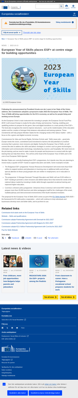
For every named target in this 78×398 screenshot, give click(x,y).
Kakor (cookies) (7, 370)
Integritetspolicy (7, 373)
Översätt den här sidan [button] (32, 32)
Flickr (23, 328)
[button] (4, 238)
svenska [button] (73, 7)
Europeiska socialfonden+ (12, 308)
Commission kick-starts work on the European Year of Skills (23, 212)
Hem (3, 39)
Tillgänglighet (6, 311)
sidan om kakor (51, 384)
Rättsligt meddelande (8, 375)
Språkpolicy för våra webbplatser (12, 367)
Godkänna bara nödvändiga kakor (45, 393)
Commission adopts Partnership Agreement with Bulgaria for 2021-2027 (27, 223)
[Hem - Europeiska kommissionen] (11, 6)
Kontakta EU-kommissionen (10, 357)
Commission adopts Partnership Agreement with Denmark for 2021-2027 (28, 219)
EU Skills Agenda (59, 197)
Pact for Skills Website (10, 230)
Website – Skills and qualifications (14, 216)
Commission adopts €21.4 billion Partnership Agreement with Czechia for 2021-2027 (32, 226)
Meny (74, 15)
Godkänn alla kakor (17, 393)
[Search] (61, 6)
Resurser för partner (8, 362)
